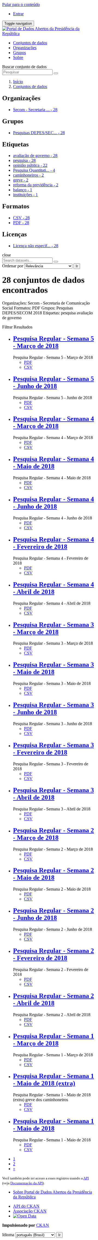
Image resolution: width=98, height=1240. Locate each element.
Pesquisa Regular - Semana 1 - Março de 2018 (53, 1039)
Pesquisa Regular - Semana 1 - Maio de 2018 (53, 1124)
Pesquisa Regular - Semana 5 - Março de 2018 (53, 342)
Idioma (8, 1234)
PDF (28, 362)
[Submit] (56, 73)
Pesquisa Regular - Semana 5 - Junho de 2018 (53, 382)
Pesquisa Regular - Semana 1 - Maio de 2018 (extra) (53, 1079)
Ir (77, 266)
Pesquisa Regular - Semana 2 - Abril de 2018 (53, 999)
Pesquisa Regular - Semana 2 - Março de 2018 (53, 834)
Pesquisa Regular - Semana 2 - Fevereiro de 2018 (53, 954)
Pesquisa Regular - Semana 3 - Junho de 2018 (53, 708)
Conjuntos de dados (30, 42)
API (86, 1178)
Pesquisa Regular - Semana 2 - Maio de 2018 (53, 874)
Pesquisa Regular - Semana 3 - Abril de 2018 (53, 794)
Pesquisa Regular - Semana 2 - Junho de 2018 (53, 914)
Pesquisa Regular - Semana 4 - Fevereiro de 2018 (53, 543)
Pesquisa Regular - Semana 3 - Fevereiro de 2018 (53, 748)
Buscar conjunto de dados (24, 66)
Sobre (18, 57)
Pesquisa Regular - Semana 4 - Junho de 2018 (53, 503)
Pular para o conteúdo (21, 4)
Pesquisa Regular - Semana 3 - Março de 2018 (53, 628)
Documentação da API (26, 1183)
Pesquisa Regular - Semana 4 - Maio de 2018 (53, 462)
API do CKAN (26, 1206)
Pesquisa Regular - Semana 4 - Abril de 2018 (53, 588)
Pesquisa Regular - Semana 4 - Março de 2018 (53, 422)
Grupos (19, 52)
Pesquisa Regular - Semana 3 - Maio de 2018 (53, 668)
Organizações (24, 47)
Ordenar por (12, 266)
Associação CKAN (30, 1211)
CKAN (42, 1225)
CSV (28, 367)
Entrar (18, 13)
